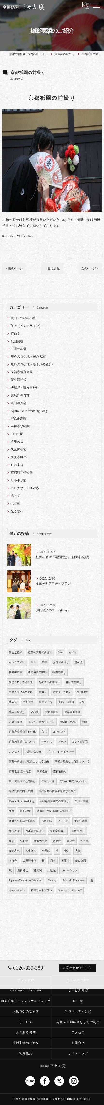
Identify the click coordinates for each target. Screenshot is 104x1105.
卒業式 (46, 850)
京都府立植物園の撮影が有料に (57, 791)
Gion (60, 652)
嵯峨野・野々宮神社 (25, 387)
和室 (53, 860)
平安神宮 (28, 702)
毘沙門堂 (82, 692)
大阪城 (52, 870)
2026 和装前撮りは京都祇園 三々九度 (38, 1099)
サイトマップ (78, 1053)
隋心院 (35, 712)
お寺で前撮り (61, 662)
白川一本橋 (18, 349)
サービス (46, 741)
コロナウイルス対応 (25, 488)
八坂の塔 (17, 441)
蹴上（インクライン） (26, 326)
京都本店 (17, 465)
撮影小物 (25, 811)
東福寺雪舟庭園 (22, 372)
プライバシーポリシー (60, 751)
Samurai (52, 880)
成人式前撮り (17, 712)
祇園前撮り (59, 672)
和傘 (11, 811)
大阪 (78, 850)
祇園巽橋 (17, 341)
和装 (85, 722)
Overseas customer (26, 990)
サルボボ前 (18, 480)
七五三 (15, 503)
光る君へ (17, 511)
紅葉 (44, 662)
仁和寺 (24, 841)
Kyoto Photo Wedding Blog (17, 236)
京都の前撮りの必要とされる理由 (29, 761)
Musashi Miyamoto (74, 880)
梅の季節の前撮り (49, 682)
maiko (72, 652)
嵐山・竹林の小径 (23, 318)
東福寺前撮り (72, 712)
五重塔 (65, 860)
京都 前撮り (66, 702)
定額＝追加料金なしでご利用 (78, 1022)
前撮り (43, 692)
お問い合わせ (33, 751)
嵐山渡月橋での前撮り (22, 781)
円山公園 (17, 434)
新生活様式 (18, 380)
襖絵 (11, 841)
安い (66, 850)
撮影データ (45, 702)
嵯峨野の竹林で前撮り (22, 821)
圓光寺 (57, 841)
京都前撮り (60, 771)
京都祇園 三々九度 (20, 771)
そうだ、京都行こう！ (41, 722)
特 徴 (78, 1001)
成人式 (15, 496)
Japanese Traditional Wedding (25, 880)
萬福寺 (71, 841)
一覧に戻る (52, 268)
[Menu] (96, 5)
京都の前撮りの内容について (72, 761)
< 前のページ (14, 268)
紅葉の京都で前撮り (40, 652)
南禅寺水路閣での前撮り (54, 801)
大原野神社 (29, 860)
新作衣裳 (14, 831)
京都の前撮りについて (22, 741)
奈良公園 (80, 860)
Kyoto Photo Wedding (21, 801)
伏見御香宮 (18, 449)
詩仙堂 (15, 333)
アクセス (14, 751)
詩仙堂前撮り (58, 831)
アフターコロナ (61, 692)
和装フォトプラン (41, 890)
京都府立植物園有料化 (22, 731)
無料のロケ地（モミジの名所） (33, 364)
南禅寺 (13, 860)
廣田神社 (22, 870)
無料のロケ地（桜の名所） (29, 356)
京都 (44, 731)
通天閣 (38, 870)
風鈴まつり (78, 831)
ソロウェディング (78, 1011)
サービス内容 (78, 990)
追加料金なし (68, 722)
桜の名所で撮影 (37, 672)
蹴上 (33, 662)
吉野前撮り (15, 722)
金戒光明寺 (40, 841)
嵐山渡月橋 (18, 403)
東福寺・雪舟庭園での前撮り (54, 811)
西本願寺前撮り (34, 831)
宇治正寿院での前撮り (73, 781)
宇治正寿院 (18, 418)
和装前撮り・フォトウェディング (26, 1001)
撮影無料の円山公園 (21, 791)
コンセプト (59, 731)
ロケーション (69, 870)
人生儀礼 (30, 850)
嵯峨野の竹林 (20, 395)
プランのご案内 (78, 980)
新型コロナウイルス (21, 682)
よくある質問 (80, 741)
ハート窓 (63, 821)
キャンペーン (17, 890)
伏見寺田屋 (18, 457)
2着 (82, 702)
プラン (62, 741)
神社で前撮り (74, 682)
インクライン (17, 662)
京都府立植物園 (22, 472)
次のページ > (89, 268)
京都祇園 (42, 771)
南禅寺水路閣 (20, 426)
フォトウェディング (70, 890)
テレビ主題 (48, 781)
